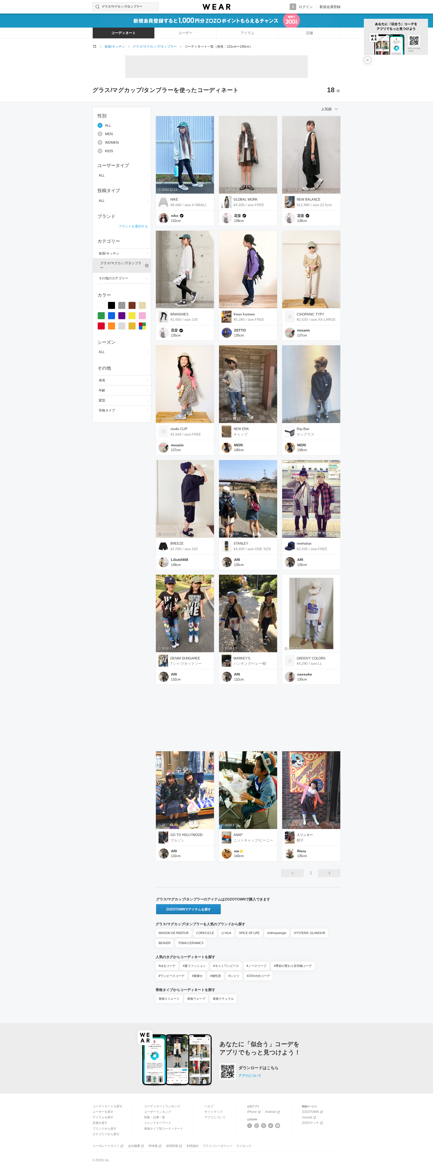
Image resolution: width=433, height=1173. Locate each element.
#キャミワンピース (226, 966)
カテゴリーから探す (106, 1134)
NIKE (174, 199)
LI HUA (226, 933)
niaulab (307, 1117)
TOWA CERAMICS (190, 943)
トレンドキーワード (157, 1123)
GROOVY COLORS (311, 658)
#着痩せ (197, 976)
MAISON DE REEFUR (174, 933)
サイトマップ (213, 1112)
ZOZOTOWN (310, 1112)
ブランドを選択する (133, 226)
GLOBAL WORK (246, 199)
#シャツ (234, 976)
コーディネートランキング (162, 1106)
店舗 (309, 33)
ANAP (238, 835)
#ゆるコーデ (167, 966)
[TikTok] (270, 1125)
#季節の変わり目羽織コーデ (293, 966)
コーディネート (123, 33)
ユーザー (185, 33)
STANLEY (241, 543)
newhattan (304, 543)
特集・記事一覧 (154, 1117)
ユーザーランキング (157, 1112)
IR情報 (153, 1146)
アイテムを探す (103, 1117)
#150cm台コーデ (258, 976)
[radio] (101, 305)
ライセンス (243, 1145)
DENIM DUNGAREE (185, 658)
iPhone (252, 1112)
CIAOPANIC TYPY (310, 314)
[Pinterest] (277, 1125)
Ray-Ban (303, 429)
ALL (108, 125)
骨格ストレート (169, 998)
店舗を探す (99, 1123)
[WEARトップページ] (94, 46)
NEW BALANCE (308, 199)
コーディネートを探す (107, 1106)
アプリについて (250, 1075)
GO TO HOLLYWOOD (186, 835)
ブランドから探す (104, 1128)
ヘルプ (208, 1106)
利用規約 (193, 1145)
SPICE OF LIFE (249, 933)
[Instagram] (256, 1125)
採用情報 (172, 1146)
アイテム (248, 33)
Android (270, 1112)
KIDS (109, 151)
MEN (109, 134)
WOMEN (112, 142)
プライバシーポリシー (217, 1145)
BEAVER (165, 943)
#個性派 (215, 976)
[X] (249, 1125)
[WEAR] (216, 7)
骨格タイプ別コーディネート (163, 1128)
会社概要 (134, 1146)
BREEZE (177, 543)
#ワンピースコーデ (171, 976)
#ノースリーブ (256, 966)
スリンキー (305, 835)
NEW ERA (241, 429)
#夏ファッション (194, 966)
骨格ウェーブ (196, 998)
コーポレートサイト (106, 1146)
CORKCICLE (205, 933)
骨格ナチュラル (223, 998)
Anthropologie (276, 933)
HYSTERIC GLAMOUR (309, 933)
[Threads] (263, 1125)
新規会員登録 (330, 7)
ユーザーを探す (103, 1112)
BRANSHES (179, 314)
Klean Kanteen (244, 314)
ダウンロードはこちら (259, 1068)
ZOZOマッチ (310, 1123)
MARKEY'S (242, 658)
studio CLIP (178, 429)
